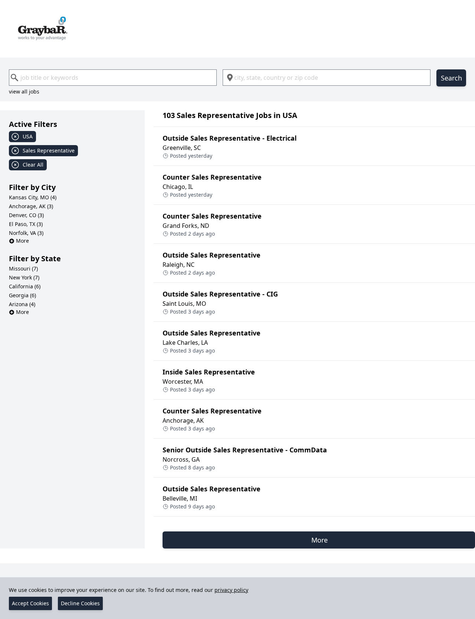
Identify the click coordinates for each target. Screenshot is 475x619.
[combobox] (113, 77)
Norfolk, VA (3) (26, 232)
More (22, 240)
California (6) (24, 286)
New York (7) (24, 277)
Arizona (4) (22, 304)
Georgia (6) (22, 295)
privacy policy (231, 589)
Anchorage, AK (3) (31, 206)
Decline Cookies (80, 603)
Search (451, 77)
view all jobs (24, 91)
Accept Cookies (30, 603)
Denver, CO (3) (26, 215)
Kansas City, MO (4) (32, 197)
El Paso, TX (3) (26, 223)
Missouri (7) (23, 268)
